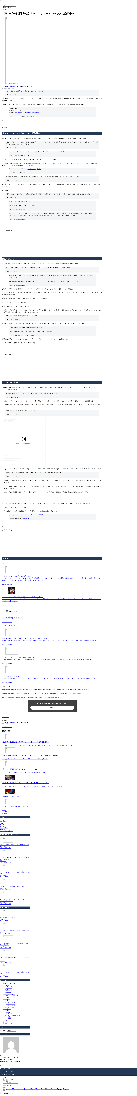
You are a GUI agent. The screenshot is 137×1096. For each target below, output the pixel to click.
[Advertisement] (52, 244)
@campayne (12, 514)
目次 (3, 127)
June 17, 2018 (22, 209)
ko (0, 1055)
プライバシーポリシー (9, 1071)
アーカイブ (3, 1030)
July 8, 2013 (25, 172)
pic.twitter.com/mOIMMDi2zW (31, 112)
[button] (29, 86)
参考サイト (7, 686)
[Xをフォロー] (3, 725)
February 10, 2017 (32, 116)
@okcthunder (47, 151)
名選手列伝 (5, 717)
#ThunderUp (19, 112)
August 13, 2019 (26, 155)
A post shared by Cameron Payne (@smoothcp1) (23, 464)
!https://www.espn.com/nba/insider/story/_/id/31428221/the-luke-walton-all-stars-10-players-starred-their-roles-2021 (31, 697)
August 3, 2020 (26, 518)
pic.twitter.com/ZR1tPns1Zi (58, 151)
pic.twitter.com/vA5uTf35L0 (35, 514)
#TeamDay (40, 151)
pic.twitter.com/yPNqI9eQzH (46, 331)
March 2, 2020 (30, 335)
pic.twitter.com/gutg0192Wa (34, 169)
